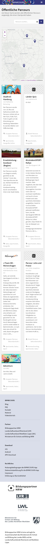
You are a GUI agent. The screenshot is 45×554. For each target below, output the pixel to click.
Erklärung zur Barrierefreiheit (15, 476)
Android (8, 452)
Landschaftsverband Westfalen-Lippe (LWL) (20, 434)
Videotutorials (10, 415)
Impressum (9, 473)
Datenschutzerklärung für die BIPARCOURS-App (22, 470)
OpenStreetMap (31, 80)
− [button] (5, 35)
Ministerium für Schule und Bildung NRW (19, 436)
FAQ (6, 407)
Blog (6, 404)
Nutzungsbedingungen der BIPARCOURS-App (21, 467)
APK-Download (10, 455)
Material (8, 413)
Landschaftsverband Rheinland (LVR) (18, 431)
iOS (6, 449)
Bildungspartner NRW (13, 428)
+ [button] (5, 32)
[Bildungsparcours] (18, 2)
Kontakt (8, 410)
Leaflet (23, 80)
